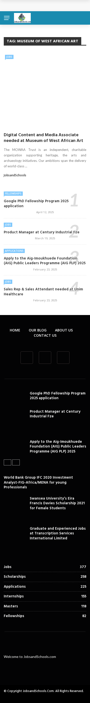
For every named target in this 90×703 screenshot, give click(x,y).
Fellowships (13, 193)
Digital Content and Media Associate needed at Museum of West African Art (43, 137)
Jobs (9, 57)
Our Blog (37, 330)
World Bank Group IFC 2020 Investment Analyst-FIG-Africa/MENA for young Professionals (38, 482)
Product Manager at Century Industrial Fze (42, 232)
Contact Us (45, 335)
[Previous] (7, 462)
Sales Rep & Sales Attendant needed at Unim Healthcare (43, 291)
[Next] (16, 462)
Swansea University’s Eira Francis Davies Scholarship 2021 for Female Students (57, 503)
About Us (64, 330)
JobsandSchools (15, 175)
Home (15, 330)
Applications (14, 251)
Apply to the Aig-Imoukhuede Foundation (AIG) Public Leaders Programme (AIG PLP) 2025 (45, 261)
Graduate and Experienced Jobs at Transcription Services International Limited (58, 533)
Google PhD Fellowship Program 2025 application (36, 203)
